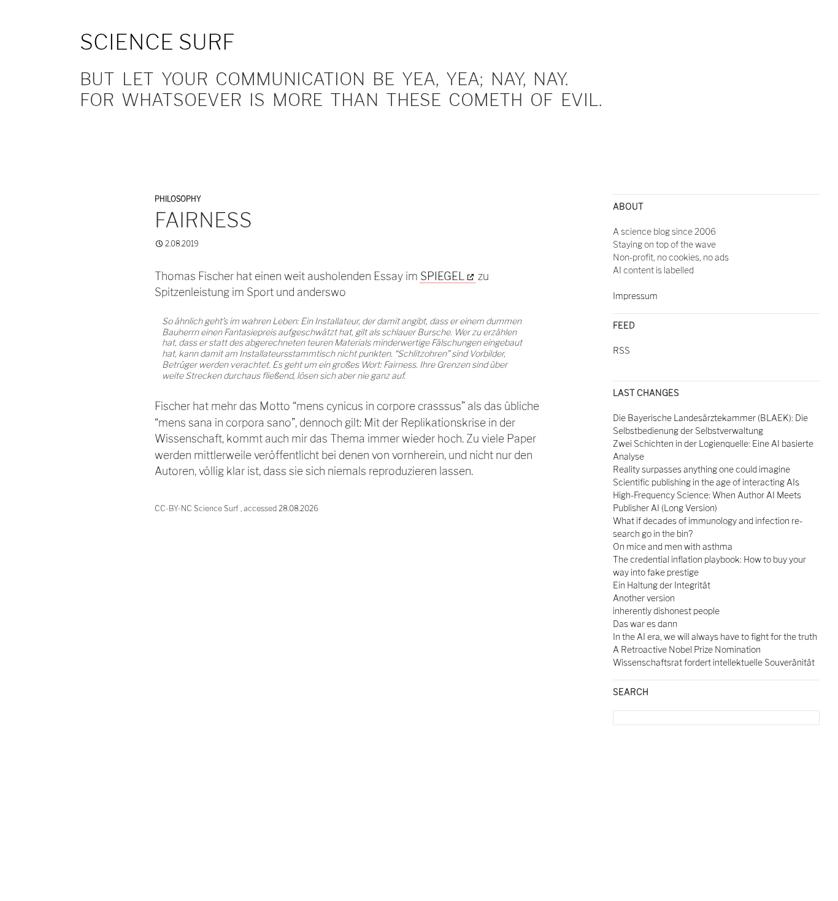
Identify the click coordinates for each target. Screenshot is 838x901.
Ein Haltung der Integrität (661, 585)
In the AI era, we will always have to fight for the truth (715, 636)
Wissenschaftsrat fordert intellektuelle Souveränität (714, 662)
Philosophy (178, 198)
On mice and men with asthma (672, 546)
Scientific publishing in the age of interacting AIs (706, 482)
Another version (644, 598)
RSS (621, 350)
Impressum (635, 296)
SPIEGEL (442, 276)
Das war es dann (645, 623)
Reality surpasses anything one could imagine (701, 469)
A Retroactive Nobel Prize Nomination (687, 649)
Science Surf (157, 42)
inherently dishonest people (666, 611)
